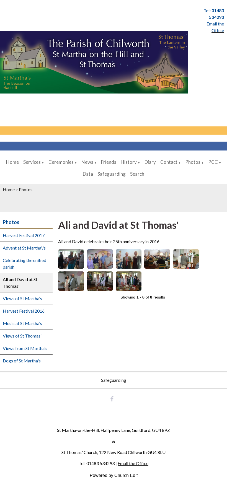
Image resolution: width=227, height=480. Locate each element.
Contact (168, 162)
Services (32, 162)
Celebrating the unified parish (24, 263)
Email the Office (133, 463)
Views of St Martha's (22, 298)
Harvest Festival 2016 (24, 310)
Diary (150, 162)
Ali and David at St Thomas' (20, 283)
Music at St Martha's (22, 323)
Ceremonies (61, 162)
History (129, 162)
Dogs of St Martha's (22, 360)
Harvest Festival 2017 (24, 235)
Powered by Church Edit (114, 475)
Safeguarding (111, 174)
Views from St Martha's (25, 348)
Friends (108, 162)
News (87, 162)
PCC (213, 162)
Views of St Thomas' (22, 335)
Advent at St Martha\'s (24, 247)
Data (88, 174)
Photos (192, 162)
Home (12, 162)
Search (137, 174)
